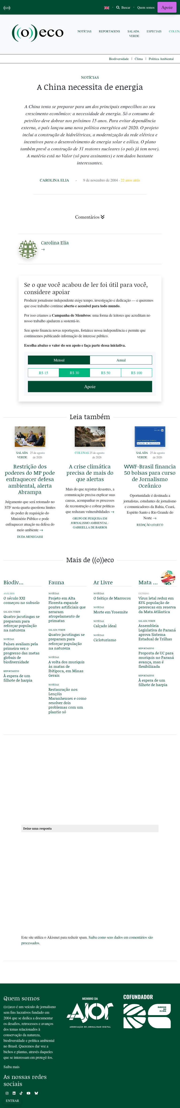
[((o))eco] (39, 34)
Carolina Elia (54, 180)
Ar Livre (103, 582)
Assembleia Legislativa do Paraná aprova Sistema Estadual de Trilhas (157, 632)
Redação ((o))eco (150, 525)
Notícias (84, 31)
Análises (9, 593)
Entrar (12, 1100)
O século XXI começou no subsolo (22, 600)
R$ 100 (136, 372)
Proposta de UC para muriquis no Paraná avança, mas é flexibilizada (156, 659)
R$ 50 (105, 372)
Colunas (82, 453)
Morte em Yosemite (111, 612)
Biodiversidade (119, 59)
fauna (56, 582)
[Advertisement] (90, 779)
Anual (121, 359)
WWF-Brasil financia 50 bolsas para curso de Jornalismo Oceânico (150, 476)
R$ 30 (74, 372)
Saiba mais (11, 1066)
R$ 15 (43, 372)
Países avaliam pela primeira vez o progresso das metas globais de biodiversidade (22, 652)
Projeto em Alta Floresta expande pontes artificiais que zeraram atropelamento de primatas (67, 609)
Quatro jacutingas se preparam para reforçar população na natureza (22, 623)
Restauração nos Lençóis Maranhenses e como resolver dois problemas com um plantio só (67, 700)
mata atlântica (149, 582)
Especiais (154, 31)
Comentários (87, 217)
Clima (139, 59)
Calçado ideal (105, 625)
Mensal (59, 359)
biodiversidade (14, 582)
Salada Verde (133, 33)
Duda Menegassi (30, 537)
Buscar (125, 7)
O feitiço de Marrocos (112, 598)
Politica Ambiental (161, 59)
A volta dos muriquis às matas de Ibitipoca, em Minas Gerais (67, 668)
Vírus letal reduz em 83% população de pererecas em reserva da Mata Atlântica (157, 604)
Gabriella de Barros (90, 527)
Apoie (167, 7)
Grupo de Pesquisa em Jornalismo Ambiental (89, 520)
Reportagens (109, 31)
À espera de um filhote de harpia (18, 678)
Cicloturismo (105, 639)
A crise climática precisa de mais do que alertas (90, 473)
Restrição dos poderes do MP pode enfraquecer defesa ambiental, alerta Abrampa (30, 479)
